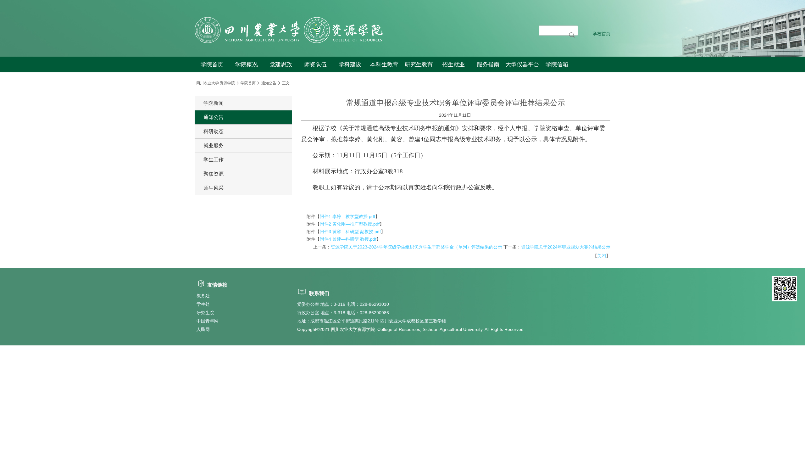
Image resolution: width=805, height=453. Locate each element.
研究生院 (205, 312)
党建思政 (280, 64)
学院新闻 (213, 103)
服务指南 (488, 64)
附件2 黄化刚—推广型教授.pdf (350, 223)
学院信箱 (557, 64)
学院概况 (246, 64)
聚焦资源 (213, 173)
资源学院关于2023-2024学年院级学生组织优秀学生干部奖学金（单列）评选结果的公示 (416, 246)
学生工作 (213, 159)
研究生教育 (419, 64)
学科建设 (350, 64)
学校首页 (601, 33)
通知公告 (268, 83)
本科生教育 (384, 64)
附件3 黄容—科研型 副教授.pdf (350, 231)
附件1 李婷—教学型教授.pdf (347, 216)
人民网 (203, 329)
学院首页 (212, 64)
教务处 (203, 295)
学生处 (203, 304)
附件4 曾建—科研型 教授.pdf (348, 239)
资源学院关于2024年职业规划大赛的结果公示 (565, 246)
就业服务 (213, 145)
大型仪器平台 (522, 64)
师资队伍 (315, 64)
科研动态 (213, 131)
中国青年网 (208, 320)
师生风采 (213, 188)
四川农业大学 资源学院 (215, 83)
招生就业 (453, 64)
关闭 (601, 255)
